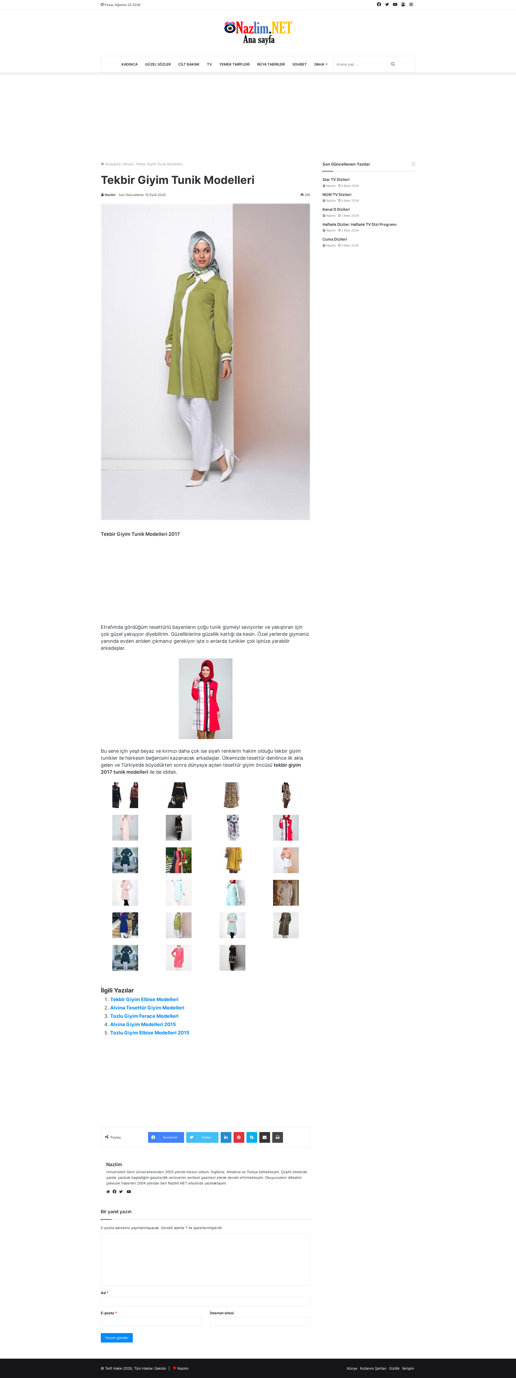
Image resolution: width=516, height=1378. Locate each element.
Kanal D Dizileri (336, 209)
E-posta (109, 1313)
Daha (319, 64)
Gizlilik (394, 1368)
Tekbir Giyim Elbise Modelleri (144, 999)
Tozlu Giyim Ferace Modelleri (144, 1016)
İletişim (408, 1368)
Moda (128, 164)
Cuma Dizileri (334, 239)
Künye (352, 1368)
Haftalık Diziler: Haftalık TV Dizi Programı (359, 224)
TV (209, 64)
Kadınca (129, 64)
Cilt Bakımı (188, 64)
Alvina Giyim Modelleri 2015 (143, 1024)
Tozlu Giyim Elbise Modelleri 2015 (149, 1033)
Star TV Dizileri (336, 179)
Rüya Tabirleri (271, 64)
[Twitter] (122, 1192)
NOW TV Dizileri (337, 194)
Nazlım (182, 1368)
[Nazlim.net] (258, 32)
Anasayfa (112, 164)
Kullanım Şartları (373, 1368)
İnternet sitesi (222, 1313)
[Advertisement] (258, 115)
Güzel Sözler (158, 64)
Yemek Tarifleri (234, 64)
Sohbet (299, 64)
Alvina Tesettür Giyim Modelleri (147, 1008)
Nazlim (110, 195)
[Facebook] (116, 1192)
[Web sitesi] (109, 1192)
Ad (104, 1293)
